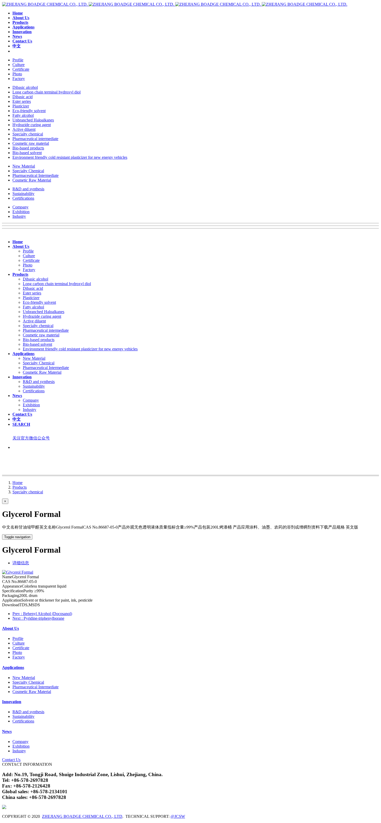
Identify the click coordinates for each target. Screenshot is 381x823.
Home (17, 482)
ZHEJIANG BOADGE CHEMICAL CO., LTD (82, 816)
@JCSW (178, 816)
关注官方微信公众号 (31, 438)
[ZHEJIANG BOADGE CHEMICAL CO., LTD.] (174, 4)
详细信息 (20, 563)
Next (38, 618)
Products (19, 487)
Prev (42, 613)
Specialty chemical (27, 492)
